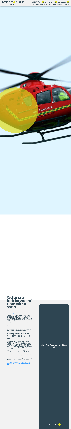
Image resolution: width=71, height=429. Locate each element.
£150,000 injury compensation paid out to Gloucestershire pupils (18, 364)
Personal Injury (50, 4)
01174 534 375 (49, 2)
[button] (68, 2)
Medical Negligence (58, 4)
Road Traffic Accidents (34, 4)
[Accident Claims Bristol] (13, 3)
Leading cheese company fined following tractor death (19, 362)
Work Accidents (43, 4)
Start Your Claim (62, 2)
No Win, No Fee (66, 4)
